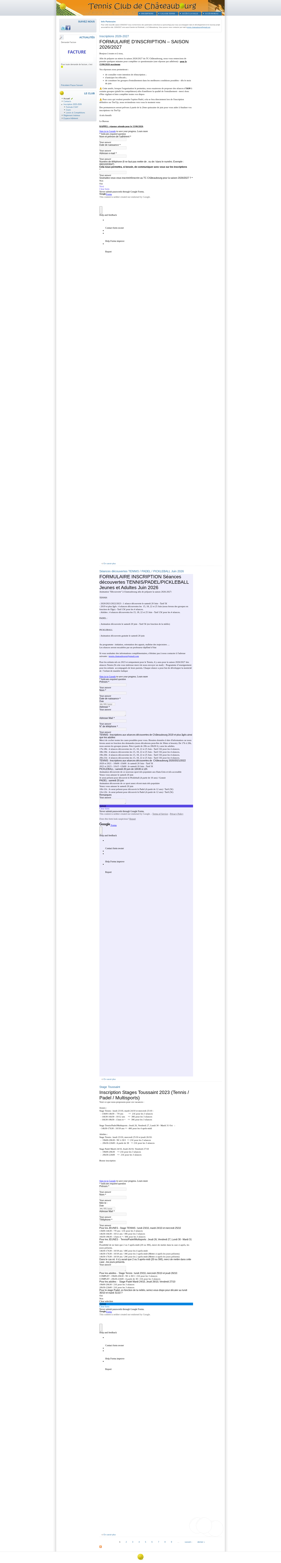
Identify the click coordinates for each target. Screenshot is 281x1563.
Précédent (65, 85)
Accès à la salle (190, 14)
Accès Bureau (212, 14)
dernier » (201, 1542)
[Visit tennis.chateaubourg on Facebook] (68, 29)
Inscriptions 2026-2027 (114, 36)
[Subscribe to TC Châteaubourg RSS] (100, 1547)
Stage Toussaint (109, 1087)
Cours (68, 110)
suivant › (188, 1542)
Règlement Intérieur (72, 115)
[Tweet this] (63, 29)
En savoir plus (110, 563)
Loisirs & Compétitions (75, 113)
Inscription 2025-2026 (73, 104)
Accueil (67, 98)
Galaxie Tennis (167, 14)
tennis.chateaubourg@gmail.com (198, 27)
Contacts (67, 101)
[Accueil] (62, 10)
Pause (73, 85)
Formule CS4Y (72, 107)
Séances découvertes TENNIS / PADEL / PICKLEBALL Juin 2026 (141, 571)
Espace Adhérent (71, 118)
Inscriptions (147, 14)
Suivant (79, 85)
